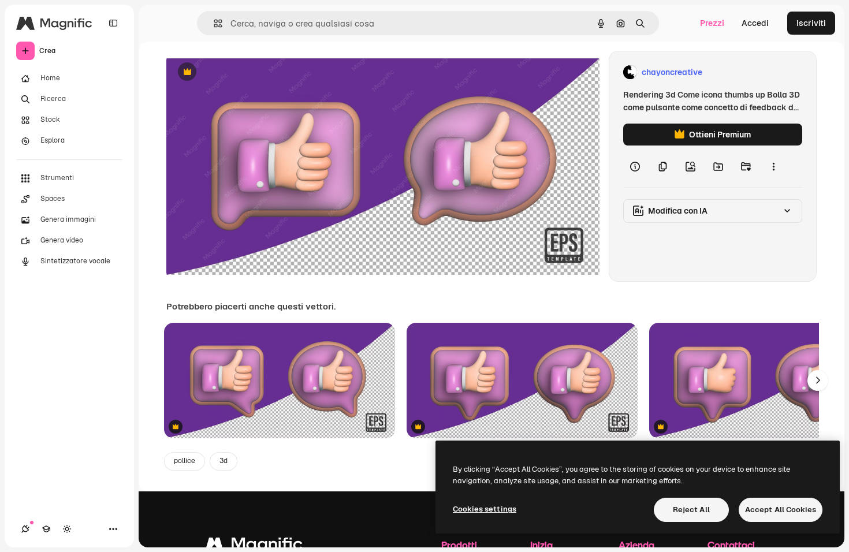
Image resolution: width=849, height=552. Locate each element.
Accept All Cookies (780, 509)
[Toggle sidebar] (113, 23)
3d (223, 460)
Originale (242, 72)
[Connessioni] (25, 529)
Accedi (755, 23)
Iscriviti (811, 23)
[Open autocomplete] (213, 23)
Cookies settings (484, 509)
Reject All (691, 509)
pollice (184, 460)
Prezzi (712, 23)
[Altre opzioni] (773, 166)
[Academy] (46, 529)
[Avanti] (817, 380)
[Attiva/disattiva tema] (67, 529)
